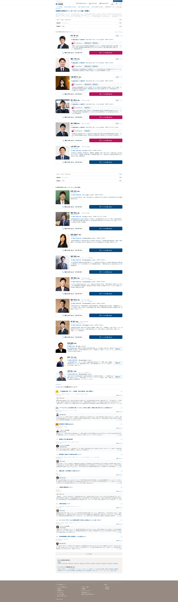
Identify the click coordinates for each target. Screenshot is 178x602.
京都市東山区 (82, 563)
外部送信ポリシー (85, 592)
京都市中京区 (78, 238)
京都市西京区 (115, 563)
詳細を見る (118, 349)
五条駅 (85, 216)
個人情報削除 (72, 570)
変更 (120, 19)
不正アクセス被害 (66, 570)
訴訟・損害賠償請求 (87, 570)
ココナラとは (60, 592)
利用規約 (84, 588)
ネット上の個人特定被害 (70, 569)
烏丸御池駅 (86, 325)
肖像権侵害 (60, 570)
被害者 (112, 570)
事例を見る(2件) (88, 43)
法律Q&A (59, 588)
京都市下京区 (78, 216)
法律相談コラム (60, 590)
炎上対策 (93, 570)
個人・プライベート (100, 570)
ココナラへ (59, 1)
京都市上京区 (65, 563)
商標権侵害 (116, 569)
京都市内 (59, 562)
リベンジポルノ (78, 569)
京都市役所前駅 (87, 238)
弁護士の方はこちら (117, 1)
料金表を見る (95, 43)
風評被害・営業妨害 (105, 569)
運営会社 (107, 587)
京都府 (73, 150)
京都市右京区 (98, 563)
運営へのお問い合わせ (62, 596)
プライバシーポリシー (86, 590)
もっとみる (89, 553)
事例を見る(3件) (88, 84)
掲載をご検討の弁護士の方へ (88, 594)
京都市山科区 (75, 39)
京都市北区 (60, 563)
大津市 (73, 346)
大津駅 (78, 346)
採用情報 (107, 588)
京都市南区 (93, 563)
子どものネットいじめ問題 (87, 569)
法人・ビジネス (107, 570)
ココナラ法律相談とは (62, 587)
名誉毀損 (63, 569)
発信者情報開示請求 (79, 570)
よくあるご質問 (60, 594)
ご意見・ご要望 (85, 587)
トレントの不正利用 (96, 569)
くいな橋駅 (86, 194)
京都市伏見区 (78, 194)
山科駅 (85, 150)
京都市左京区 (70, 563)
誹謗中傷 (59, 569)
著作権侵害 (111, 569)
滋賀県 (70, 346)
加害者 (115, 570)
